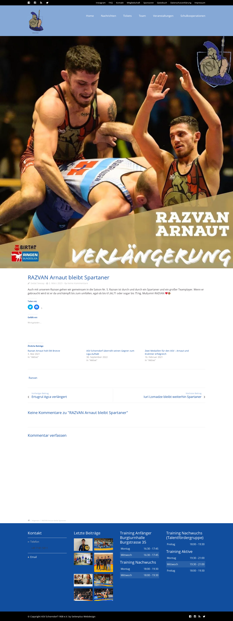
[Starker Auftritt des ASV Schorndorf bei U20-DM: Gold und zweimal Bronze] (103, 562)
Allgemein (35, 520)
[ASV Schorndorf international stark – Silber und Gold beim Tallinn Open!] (83, 559)
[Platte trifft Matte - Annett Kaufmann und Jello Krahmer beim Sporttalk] (83, 580)
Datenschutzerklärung (180, 2)
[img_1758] (116, 152)
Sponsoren (148, 2)
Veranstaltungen (163, 16)
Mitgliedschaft (133, 2)
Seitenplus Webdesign (83, 616)
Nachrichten (108, 16)
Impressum (199, 2)
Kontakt (120, 2)
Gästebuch (162, 2)
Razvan (33, 378)
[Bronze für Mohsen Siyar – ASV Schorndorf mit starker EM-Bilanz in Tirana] (103, 544)
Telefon (34, 541)
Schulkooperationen (193, 16)
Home (90, 16)
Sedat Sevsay (37, 283)
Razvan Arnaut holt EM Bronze (44, 350)
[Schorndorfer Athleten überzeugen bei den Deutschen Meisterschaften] (83, 544)
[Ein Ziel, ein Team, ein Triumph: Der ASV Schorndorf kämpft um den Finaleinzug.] (103, 594)
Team (142, 16)
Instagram (101, 2)
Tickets (127, 16)
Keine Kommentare (78, 283)
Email (33, 557)
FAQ (111, 2)
